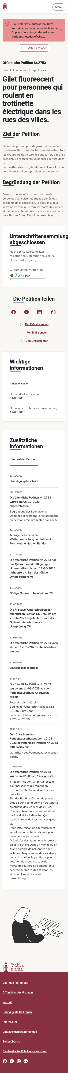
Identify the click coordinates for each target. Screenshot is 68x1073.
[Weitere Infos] (41, 270)
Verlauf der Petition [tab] (24, 459)
